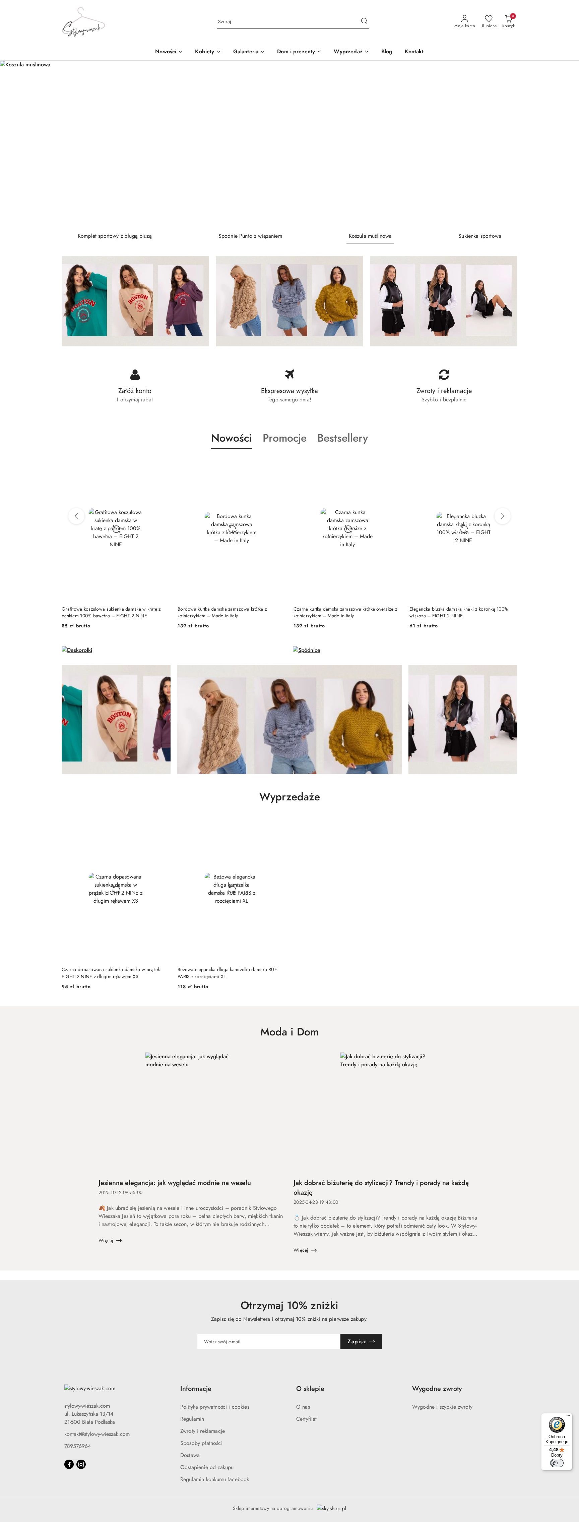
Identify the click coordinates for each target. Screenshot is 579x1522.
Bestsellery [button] (342, 438)
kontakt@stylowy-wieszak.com (97, 1434)
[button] (207, 52)
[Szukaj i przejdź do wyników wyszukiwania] (364, 22)
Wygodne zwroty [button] (437, 1389)
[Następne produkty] (503, 516)
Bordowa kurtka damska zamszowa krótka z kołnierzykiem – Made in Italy (106, 612)
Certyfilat (306, 1419)
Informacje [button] (195, 1389)
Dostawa (190, 1455)
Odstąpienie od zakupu (207, 1467)
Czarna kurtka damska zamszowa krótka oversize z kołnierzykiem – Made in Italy (229, 612)
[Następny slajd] (564, 143)
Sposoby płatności (201, 1443)
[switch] (557, 1463)
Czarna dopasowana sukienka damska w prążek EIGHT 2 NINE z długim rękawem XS (111, 972)
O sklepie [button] (310, 1389)
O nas (303, 1407)
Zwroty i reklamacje (202, 1431)
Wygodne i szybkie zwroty (442, 1407)
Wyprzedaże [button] (289, 796)
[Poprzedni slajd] (15, 143)
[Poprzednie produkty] (76, 516)
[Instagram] (81, 1464)
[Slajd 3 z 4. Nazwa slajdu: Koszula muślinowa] (289, 144)
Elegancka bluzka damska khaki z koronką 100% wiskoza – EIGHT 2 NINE (343, 612)
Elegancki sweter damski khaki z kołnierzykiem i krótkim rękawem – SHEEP (458, 612)
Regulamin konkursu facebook (214, 1479)
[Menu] (568, 1417)
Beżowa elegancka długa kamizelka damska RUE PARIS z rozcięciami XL (227, 972)
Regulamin (192, 1419)
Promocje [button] (285, 438)
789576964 (77, 1446)
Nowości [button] (231, 438)
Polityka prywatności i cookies (214, 1407)
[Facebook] (69, 1464)
